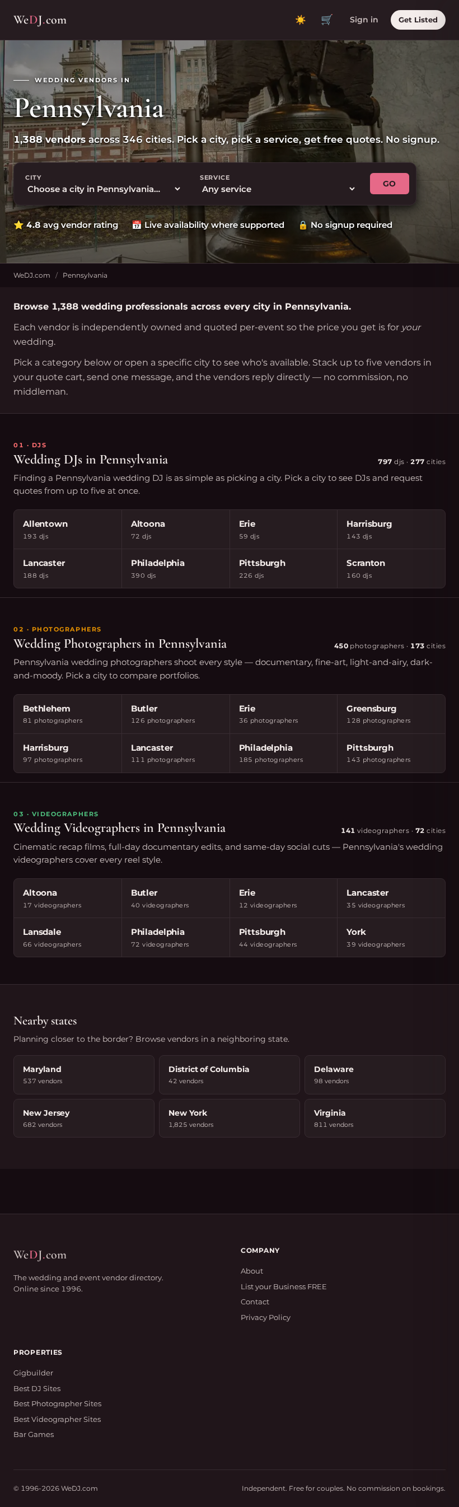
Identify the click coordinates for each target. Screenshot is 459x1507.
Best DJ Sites (36, 1388)
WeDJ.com (31, 275)
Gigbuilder (33, 1372)
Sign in (364, 20)
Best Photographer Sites (57, 1403)
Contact (255, 1301)
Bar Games (33, 1434)
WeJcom (40, 19)
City (33, 177)
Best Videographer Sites (57, 1419)
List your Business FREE (284, 1286)
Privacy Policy (266, 1317)
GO (389, 184)
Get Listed (418, 19)
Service (215, 177)
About (252, 1270)
